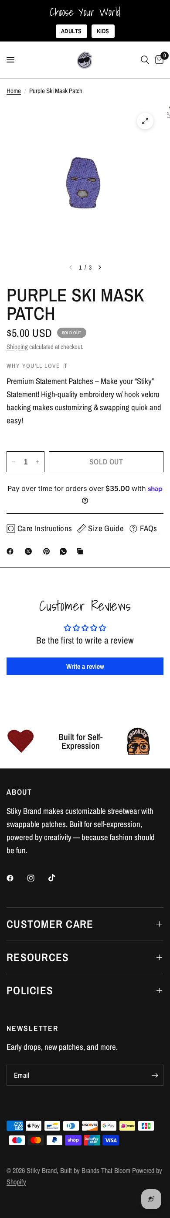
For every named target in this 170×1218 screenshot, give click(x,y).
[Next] (99, 267)
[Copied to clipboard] (81, 551)
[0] (157, 60)
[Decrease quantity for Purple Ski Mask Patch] (13, 462)
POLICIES (30, 990)
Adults (71, 31)
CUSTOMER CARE (50, 924)
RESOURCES (38, 957)
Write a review (85, 666)
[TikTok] (58, 877)
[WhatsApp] (65, 551)
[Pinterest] (48, 551)
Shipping (17, 346)
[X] (30, 551)
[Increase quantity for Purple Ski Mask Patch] (37, 462)
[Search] (145, 60)
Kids (103, 31)
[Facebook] (12, 551)
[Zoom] (145, 121)
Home (14, 90)
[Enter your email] (154, 1075)
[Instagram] (37, 878)
